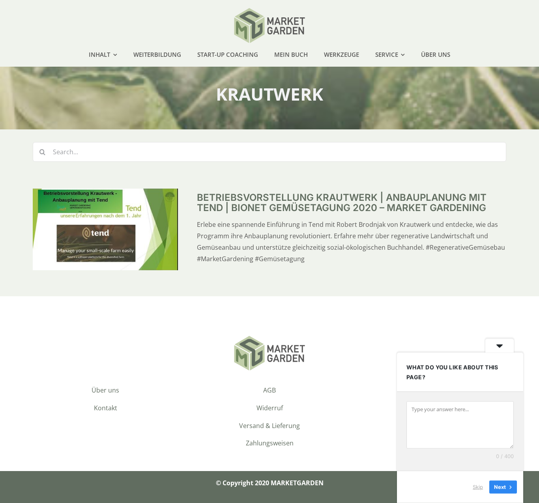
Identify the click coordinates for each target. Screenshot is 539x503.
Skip (478, 487)
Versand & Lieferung (269, 425)
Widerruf (269, 408)
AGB (269, 390)
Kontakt (105, 408)
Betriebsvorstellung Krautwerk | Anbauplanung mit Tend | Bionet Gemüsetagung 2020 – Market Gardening (342, 202)
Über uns (105, 390)
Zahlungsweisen (270, 443)
